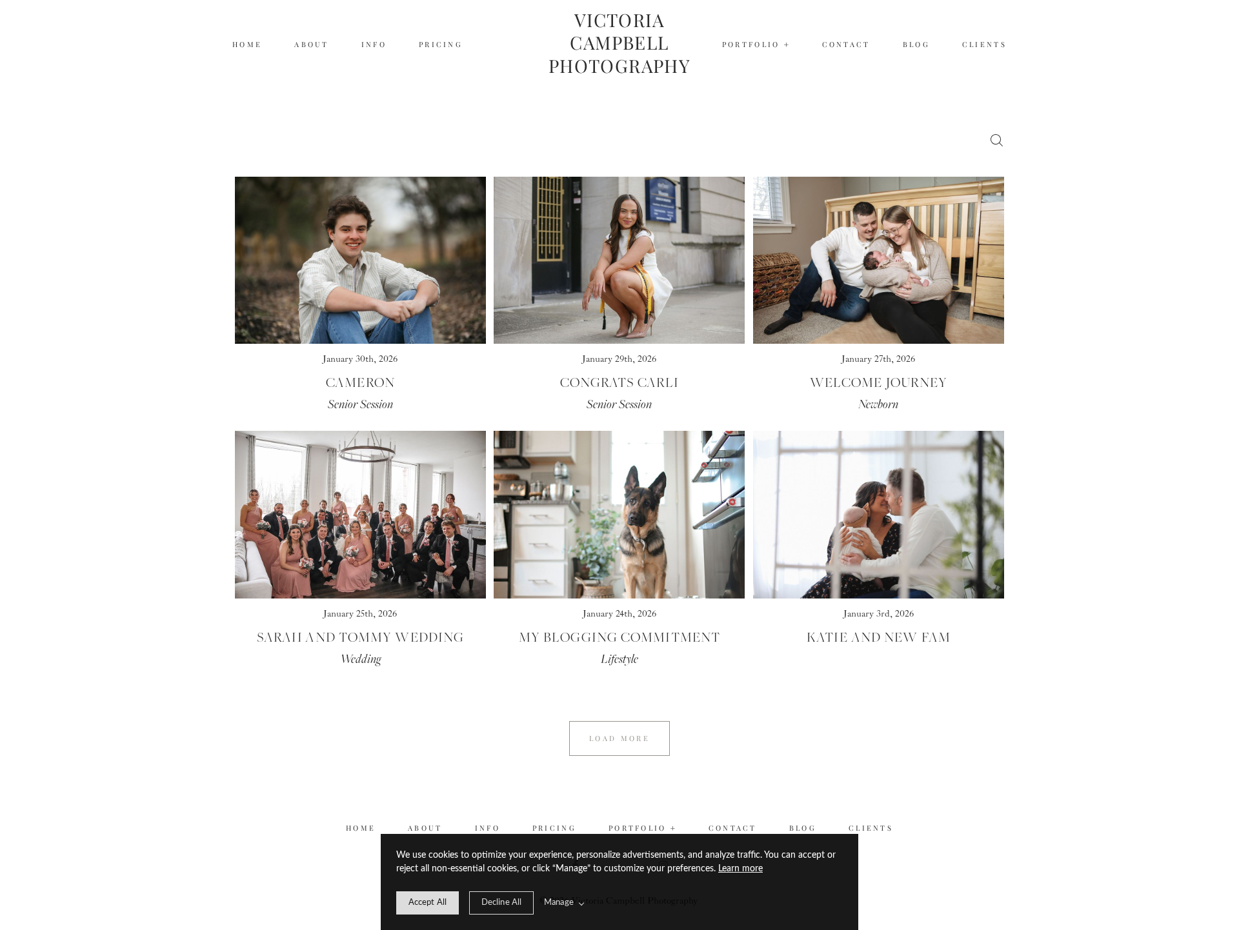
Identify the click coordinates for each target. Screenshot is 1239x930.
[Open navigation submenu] (787, 45)
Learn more (740, 868)
